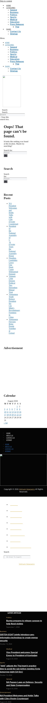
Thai (17, 27)
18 (8, 415)
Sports (13, 17)
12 (10, 412)
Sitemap (14, 34)
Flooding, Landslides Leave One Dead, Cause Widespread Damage (13, 266)
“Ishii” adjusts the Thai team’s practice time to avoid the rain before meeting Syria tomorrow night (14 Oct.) (20, 669)
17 (5, 415)
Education (14, 22)
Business (14, 12)
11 (8, 412)
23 (20, 415)
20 (13, 415)
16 (20, 412)
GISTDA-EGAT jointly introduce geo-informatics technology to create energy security (19, 638)
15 (18, 412)
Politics (13, 15)
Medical (13, 19)
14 (15, 412)
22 (18, 415)
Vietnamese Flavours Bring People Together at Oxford (13, 326)
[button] (23, 38)
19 (10, 415)
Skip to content (6, 1)
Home (8, 5)
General (13, 10)
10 (5, 412)
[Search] (5, 155)
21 (15, 415)
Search (4, 112)
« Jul (6, 423)
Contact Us (15, 31)
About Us (9, 435)
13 (13, 412)
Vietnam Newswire (27, 489)
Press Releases (17, 24)
